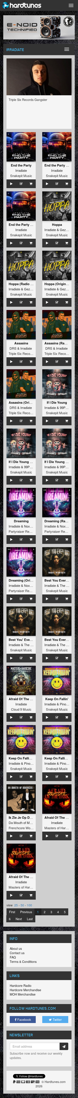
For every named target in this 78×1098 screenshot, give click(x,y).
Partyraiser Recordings (25, 531)
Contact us (17, 953)
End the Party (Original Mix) (30, 224)
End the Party (21, 165)
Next (19, 919)
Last (30, 919)
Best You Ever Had (58, 580)
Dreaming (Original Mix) (27, 580)
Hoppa (57, 224)
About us (16, 948)
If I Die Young (57, 402)
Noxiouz (30, 526)
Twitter (57, 1019)
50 (22, 905)
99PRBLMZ (68, 407)
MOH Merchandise (23, 994)
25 (16, 905)
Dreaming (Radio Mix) (60, 521)
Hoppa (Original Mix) (60, 283)
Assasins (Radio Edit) (60, 343)
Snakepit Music (21, 175)
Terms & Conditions (23, 961)
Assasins (21, 343)
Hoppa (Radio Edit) (23, 283)
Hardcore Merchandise (25, 990)
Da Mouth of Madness (24, 822)
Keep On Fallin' (56, 698)
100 (29, 905)
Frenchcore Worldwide (24, 828)
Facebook (23, 1019)
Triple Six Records (22, 353)
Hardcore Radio (20, 985)
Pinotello (66, 704)
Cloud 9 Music (21, 709)
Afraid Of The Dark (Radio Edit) (32, 876)
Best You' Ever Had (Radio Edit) (33, 639)
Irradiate (21, 170)
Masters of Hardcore (59, 828)
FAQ (13, 957)
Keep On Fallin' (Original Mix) (31, 758)
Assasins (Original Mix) (26, 402)
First (12, 912)
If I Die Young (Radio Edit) (28, 461)
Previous (26, 912)
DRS (13, 348)
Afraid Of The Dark (23, 698)
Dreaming (21, 521)
